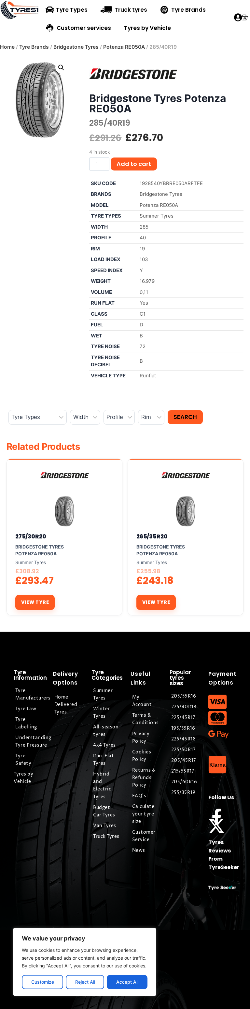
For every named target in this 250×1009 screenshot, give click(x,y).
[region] (84, 962)
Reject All (85, 982)
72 (143, 346)
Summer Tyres (157, 216)
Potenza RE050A (124, 47)
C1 (143, 314)
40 (143, 237)
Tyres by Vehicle (147, 28)
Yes (144, 303)
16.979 (147, 281)
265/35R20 (151, 536)
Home (7, 47)
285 (144, 227)
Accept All (127, 982)
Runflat (148, 375)
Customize (42, 982)
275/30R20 (30, 536)
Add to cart (134, 164)
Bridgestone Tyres (76, 47)
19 (142, 249)
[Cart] (244, 17)
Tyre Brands (34, 47)
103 (144, 259)
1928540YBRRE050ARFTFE (171, 183)
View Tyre (35, 602)
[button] (61, 67)
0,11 (144, 292)
